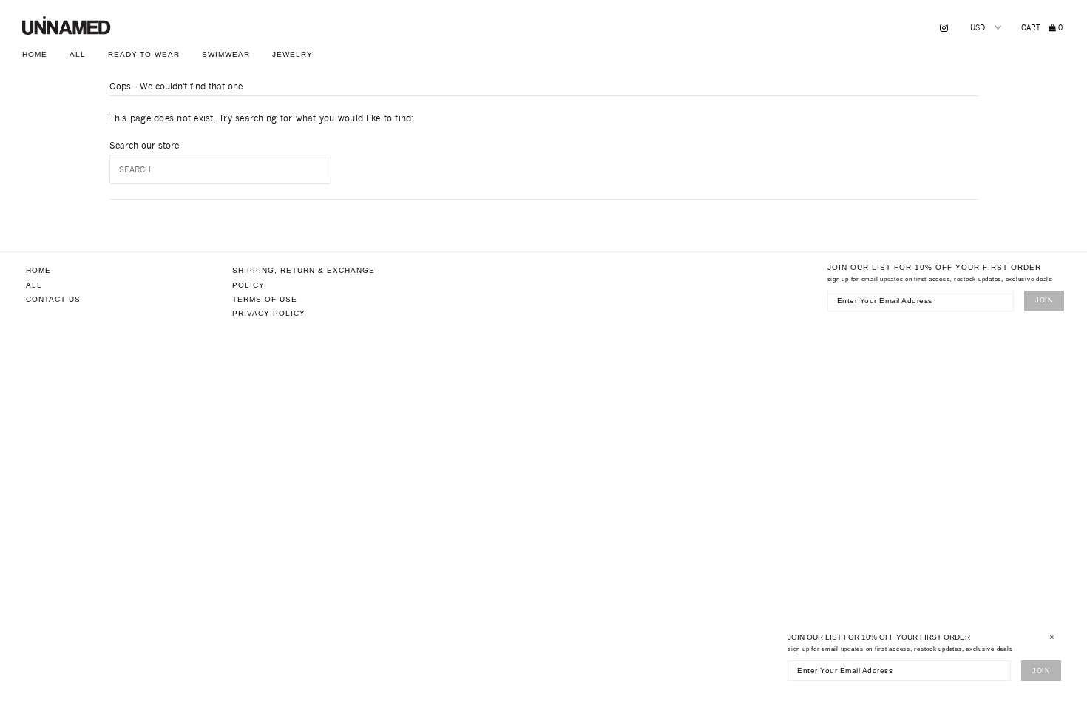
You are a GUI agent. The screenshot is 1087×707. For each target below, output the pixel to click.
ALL (78, 54)
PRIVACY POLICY (268, 313)
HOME (34, 54)
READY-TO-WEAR (144, 54)
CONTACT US (53, 299)
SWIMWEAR (226, 54)
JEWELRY (292, 54)
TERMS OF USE (264, 299)
